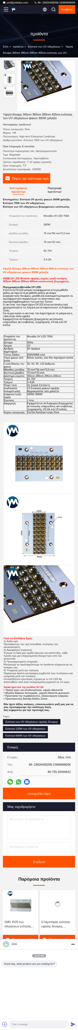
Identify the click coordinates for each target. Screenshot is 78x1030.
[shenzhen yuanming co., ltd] (18, 9)
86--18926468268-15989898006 (56, 2)
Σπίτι (5, 46)
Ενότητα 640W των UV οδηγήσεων (25, 735)
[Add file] (4, 1024)
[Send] (73, 1024)
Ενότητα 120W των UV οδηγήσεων (25, 728)
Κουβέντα (66, 9)
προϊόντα (18, 46)
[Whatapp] (18, 782)
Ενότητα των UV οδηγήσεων (44, 46)
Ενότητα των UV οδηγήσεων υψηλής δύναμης (31, 721)
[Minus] (73, 944)
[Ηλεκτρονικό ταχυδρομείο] (26, 781)
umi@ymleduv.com (17, 2)
